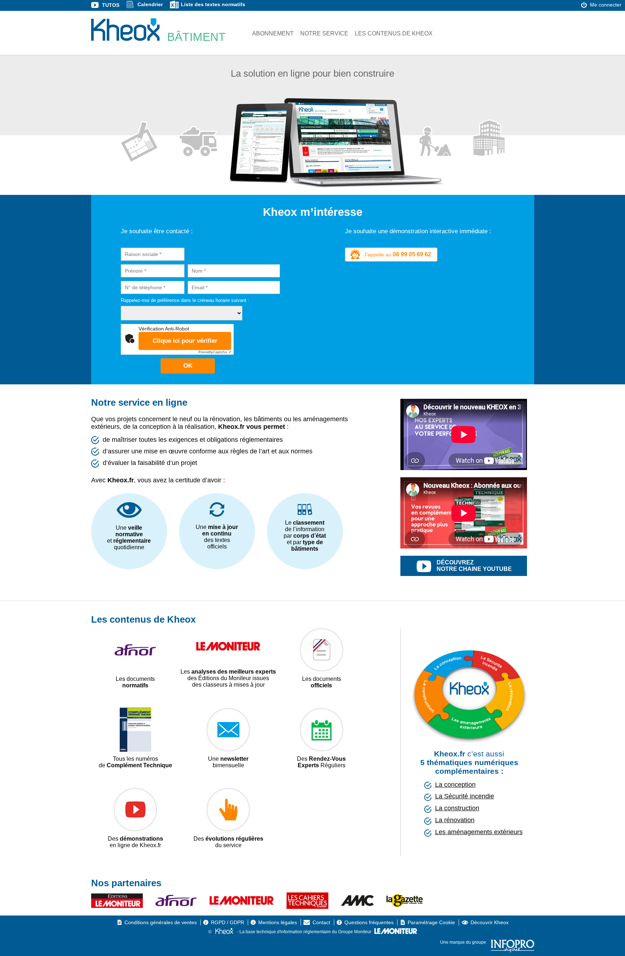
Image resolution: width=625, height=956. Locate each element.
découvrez (474, 565)
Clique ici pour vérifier (185, 340)
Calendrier (150, 4)
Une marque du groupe (463, 942)
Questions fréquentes (369, 922)
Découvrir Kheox (490, 922)
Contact (321, 922)
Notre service (324, 33)
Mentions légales (277, 922)
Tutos (110, 5)
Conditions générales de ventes (160, 922)
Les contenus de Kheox (394, 33)
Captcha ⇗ (215, 352)
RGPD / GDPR (227, 922)
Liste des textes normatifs (213, 4)
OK (187, 365)
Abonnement (273, 33)
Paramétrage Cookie (431, 922)
